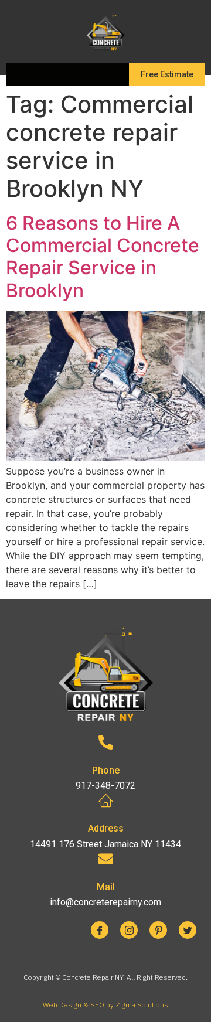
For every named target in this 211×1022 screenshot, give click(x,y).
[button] (167, 74)
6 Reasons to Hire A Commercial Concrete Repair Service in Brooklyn (102, 257)
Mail (106, 886)
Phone (106, 770)
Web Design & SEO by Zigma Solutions (105, 1004)
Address (106, 828)
